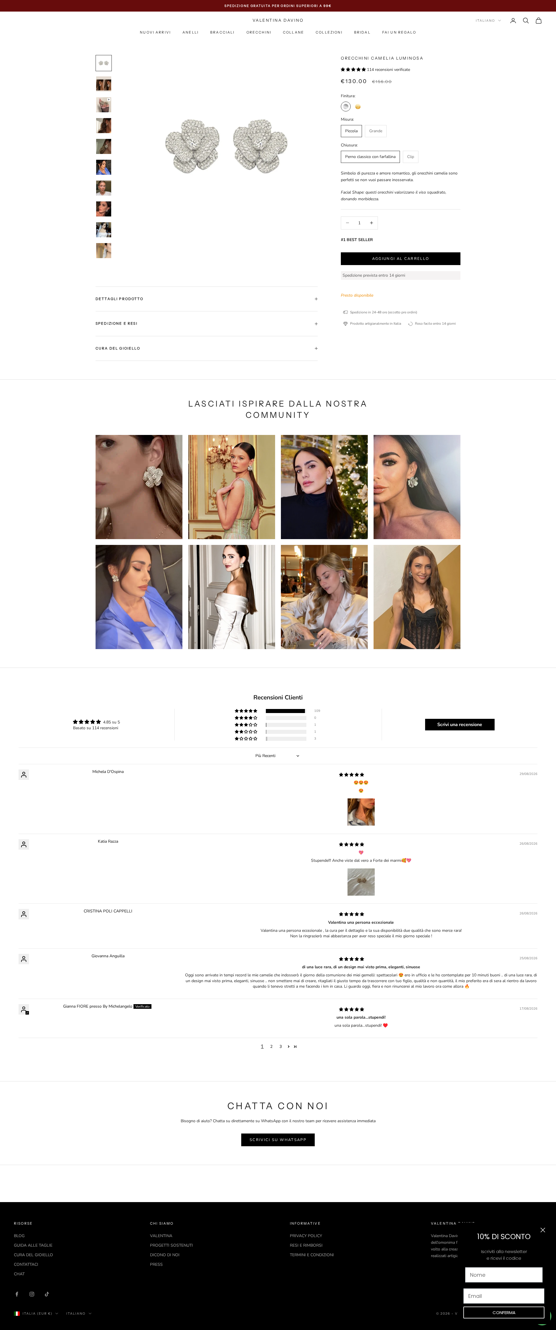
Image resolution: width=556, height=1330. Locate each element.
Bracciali (222, 32)
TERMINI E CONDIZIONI (312, 1255)
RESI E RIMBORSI (306, 1245)
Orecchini (258, 32)
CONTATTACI (26, 1264)
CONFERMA (504, 1312)
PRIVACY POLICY (306, 1236)
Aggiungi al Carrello (400, 258)
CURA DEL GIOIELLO (33, 1255)
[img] (351, 775)
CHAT (19, 1274)
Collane (293, 32)
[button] (354, 69)
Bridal (362, 32)
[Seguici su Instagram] (32, 1294)
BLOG (19, 1236)
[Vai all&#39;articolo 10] (104, 251)
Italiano (485, 21)
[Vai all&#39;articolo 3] (104, 105)
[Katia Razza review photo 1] (361, 882)
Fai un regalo (399, 32)
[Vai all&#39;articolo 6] (104, 167)
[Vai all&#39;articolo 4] (104, 125)
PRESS (156, 1264)
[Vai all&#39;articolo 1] (104, 63)
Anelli (190, 32)
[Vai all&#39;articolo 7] (104, 188)
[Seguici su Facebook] (17, 1294)
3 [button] (280, 1046)
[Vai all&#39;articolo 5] (104, 146)
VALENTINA (161, 1236)
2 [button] (271, 1046)
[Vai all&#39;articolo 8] (104, 209)
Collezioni (329, 32)
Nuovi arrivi (155, 32)
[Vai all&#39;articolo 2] (104, 84)
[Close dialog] (543, 1230)
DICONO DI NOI (165, 1255)
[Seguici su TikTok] (47, 1294)
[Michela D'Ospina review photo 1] (361, 812)
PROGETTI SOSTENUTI (171, 1245)
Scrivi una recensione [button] (459, 724)
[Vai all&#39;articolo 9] (104, 230)
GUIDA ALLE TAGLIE (33, 1245)
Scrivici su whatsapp (278, 1139)
